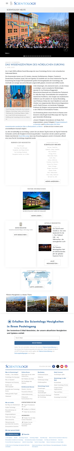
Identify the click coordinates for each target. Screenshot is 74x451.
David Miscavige (24, 136)
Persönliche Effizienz (27, 391)
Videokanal (8, 396)
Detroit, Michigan (52, 166)
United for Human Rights (27, 442)
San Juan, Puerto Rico (52, 147)
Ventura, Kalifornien (52, 160)
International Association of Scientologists (34, 439)
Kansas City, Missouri (52, 164)
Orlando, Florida (52, 170)
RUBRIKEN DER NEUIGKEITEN (21, 143)
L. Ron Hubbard (8, 437)
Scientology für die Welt (60, 397)
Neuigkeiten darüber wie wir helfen (20, 154)
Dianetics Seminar (26, 389)
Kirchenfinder (57, 382)
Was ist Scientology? (11, 372)
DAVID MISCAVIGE (20, 228)
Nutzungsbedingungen (21, 353)
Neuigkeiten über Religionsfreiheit (21, 150)
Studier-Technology (10, 407)
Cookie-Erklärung (46, 445)
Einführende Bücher (43, 374)
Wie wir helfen (9, 402)
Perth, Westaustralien (52, 172)
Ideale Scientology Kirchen (61, 385)
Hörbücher (40, 377)
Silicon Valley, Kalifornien (52, 175)
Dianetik (15, 437)
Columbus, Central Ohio (52, 162)
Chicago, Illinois (52, 154)
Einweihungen (20, 146)
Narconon (60, 439)
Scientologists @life (59, 374)
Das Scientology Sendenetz (20, 152)
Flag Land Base (58, 392)
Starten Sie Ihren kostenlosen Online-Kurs (58, 437)
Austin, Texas (52, 158)
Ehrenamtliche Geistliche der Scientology (14, 439)
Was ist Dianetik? (10, 379)
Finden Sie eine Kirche (29, 412)
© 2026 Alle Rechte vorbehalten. (17, 446)
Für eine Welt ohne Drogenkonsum (13, 442)
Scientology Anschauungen (12, 377)
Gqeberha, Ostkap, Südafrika (52, 149)
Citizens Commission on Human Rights (54, 442)
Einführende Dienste (28, 387)
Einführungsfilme (42, 382)
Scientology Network (23, 437)
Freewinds (56, 394)
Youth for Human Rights (39, 442)
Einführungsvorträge (43, 379)
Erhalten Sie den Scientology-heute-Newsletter (27, 424)
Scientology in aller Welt (60, 379)
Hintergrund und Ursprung (12, 382)
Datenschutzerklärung (49, 347)
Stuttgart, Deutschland (52, 168)
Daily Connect (58, 372)
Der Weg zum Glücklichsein (12, 404)
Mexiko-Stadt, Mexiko (52, 156)
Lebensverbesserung (27, 394)
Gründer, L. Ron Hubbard (11, 374)
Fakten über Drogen (10, 417)
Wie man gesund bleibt (12, 430)
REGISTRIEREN (37, 343)
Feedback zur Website (29, 409)
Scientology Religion (34, 437)
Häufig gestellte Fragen (11, 393)
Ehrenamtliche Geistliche (11, 426)
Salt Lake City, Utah (52, 177)
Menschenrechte (9, 419)
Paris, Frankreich (52, 151)
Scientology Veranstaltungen (20, 148)
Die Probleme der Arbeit (28, 379)
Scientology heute (43, 386)
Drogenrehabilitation (10, 414)
